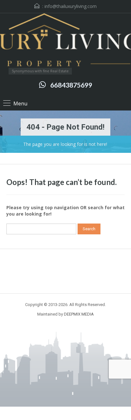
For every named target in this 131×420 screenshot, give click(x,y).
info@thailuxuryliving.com (71, 6)
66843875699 (71, 85)
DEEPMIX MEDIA (79, 314)
